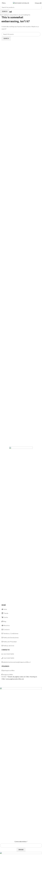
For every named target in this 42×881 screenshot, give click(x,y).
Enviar (21, 849)
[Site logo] (21, 3)
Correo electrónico (21, 841)
